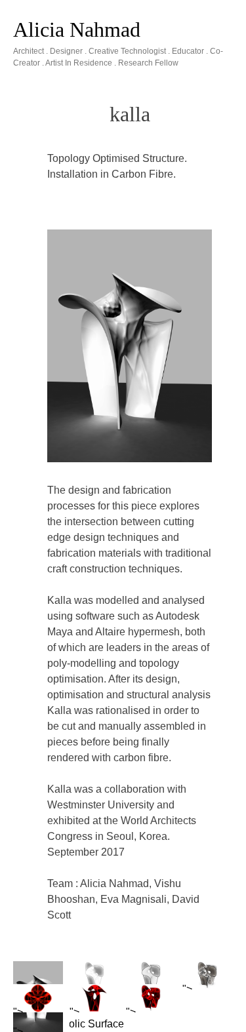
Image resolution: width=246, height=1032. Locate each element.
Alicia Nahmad (76, 29)
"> (187, 989)
